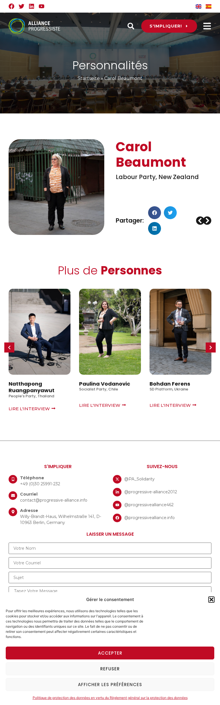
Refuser (110, 669)
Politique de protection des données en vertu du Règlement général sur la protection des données (110, 698)
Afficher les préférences (110, 685)
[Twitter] (21, 6)
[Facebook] (11, 6)
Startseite (89, 78)
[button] (211, 599)
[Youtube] (41, 6)
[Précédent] (200, 220)
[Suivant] (207, 220)
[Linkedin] (31, 6)
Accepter (110, 653)
